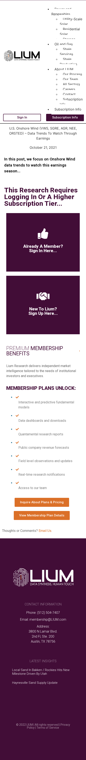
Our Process (72, 74)
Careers (69, 89)
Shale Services (66, 51)
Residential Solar (70, 31)
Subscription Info (71, 101)
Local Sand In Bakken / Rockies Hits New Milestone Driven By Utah (41, 672)
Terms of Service (48, 727)
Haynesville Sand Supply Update (35, 683)
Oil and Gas (63, 44)
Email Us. (45, 531)
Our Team (70, 79)
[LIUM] (21, 60)
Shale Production (68, 61)
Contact (69, 94)
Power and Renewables (61, 11)
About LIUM (63, 69)
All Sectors (71, 84)
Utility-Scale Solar (71, 21)
